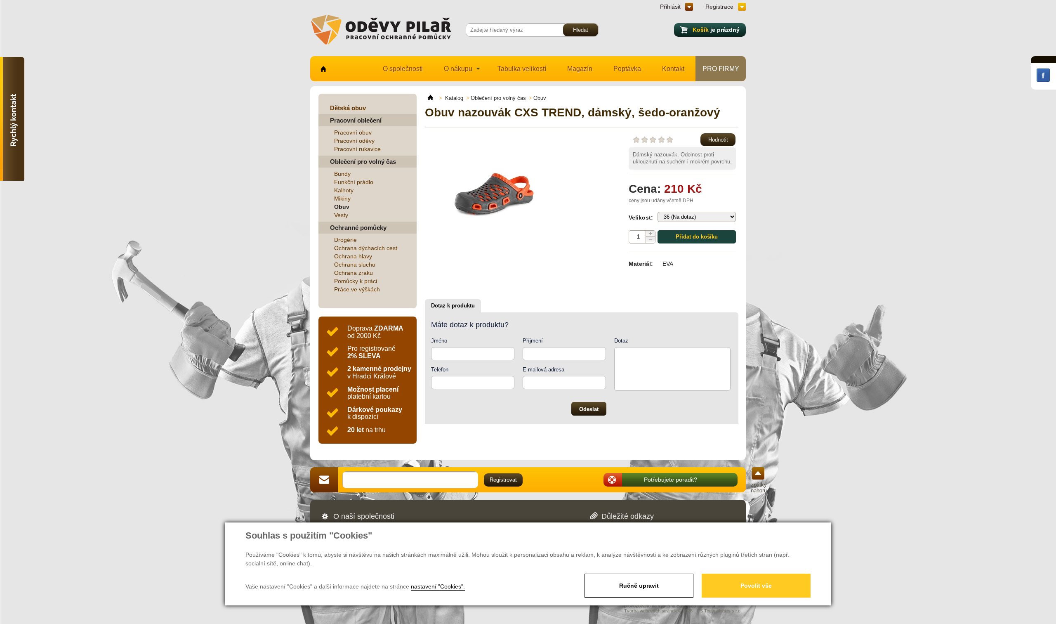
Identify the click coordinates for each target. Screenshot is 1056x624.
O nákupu (458, 68)
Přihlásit (670, 6)
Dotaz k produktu (453, 306)
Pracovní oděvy (354, 140)
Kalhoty (344, 190)
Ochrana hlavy (353, 256)
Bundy (342, 173)
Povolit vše (756, 585)
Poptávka (627, 68)
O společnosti (403, 68)
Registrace (719, 6)
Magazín (579, 68)
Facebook (1043, 75)
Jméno (439, 341)
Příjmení (533, 341)
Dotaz (621, 341)
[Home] (434, 98)
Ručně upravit (639, 585)
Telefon (439, 369)
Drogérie (345, 239)
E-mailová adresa (543, 369)
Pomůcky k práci (355, 281)
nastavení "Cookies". (438, 586)
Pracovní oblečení (356, 120)
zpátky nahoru (759, 488)
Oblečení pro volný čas (363, 161)
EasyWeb (686, 605)
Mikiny (342, 198)
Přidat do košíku (697, 237)
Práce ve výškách (357, 289)
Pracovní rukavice (357, 149)
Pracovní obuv (353, 132)
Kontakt (673, 68)
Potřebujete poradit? (670, 479)
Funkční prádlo (353, 182)
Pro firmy (720, 68)
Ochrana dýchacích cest (365, 248)
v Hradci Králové (379, 372)
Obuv (341, 206)
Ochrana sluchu (354, 264)
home (322, 68)
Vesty (341, 215)
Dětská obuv (348, 107)
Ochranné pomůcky (358, 227)
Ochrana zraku (353, 272)
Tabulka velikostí (521, 68)
